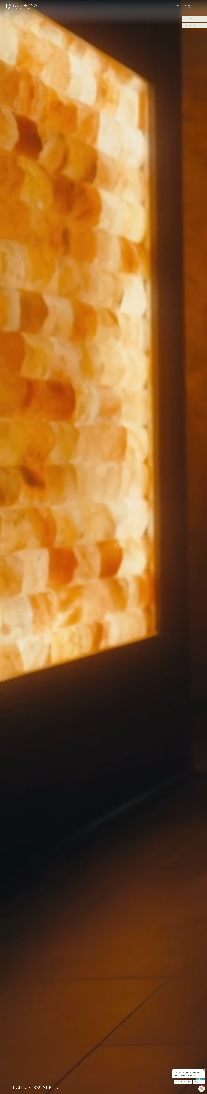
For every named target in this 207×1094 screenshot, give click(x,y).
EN (178, 6)
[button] (188, 1073)
